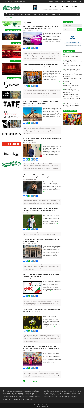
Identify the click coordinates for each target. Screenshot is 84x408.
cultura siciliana (48, 372)
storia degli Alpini (38, 303)
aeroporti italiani (53, 52)
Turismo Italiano (49, 56)
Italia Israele (56, 232)
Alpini (52, 300)
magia (42, 338)
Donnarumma (45, 202)
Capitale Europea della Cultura (47, 127)
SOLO (31, 340)
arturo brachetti (46, 335)
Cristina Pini (56, 91)
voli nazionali (39, 58)
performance (49, 338)
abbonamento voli (45, 52)
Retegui (56, 203)
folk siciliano (48, 373)
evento (44, 336)
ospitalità (34, 268)
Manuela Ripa (26, 131)
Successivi (35, 381)
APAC (58, 264)
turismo (43, 56)
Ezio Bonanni (42, 165)
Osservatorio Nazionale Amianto (41, 166)
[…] (48, 42)
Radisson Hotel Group (54, 268)
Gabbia (55, 202)
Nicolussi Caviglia (41, 203)
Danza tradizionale (43, 93)
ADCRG (25, 91)
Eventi (53, 14)
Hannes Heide (29, 130)
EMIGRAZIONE (26, 373)
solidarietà (32, 303)
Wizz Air (43, 58)
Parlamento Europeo (48, 131)
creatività (56, 335)
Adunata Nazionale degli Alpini (44, 300)
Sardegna (54, 55)
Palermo (36, 55)
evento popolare (38, 301)
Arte (22, 14)
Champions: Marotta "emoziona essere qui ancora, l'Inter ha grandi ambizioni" (71, 85)
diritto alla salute (33, 165)
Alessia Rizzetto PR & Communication (49, 264)
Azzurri (39, 232)
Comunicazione (27, 266)
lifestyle (30, 268)
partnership (38, 268)
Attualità (35, 163)
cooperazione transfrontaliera (38, 128)
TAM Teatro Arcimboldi (40, 340)
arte (39, 127)
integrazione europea (37, 130)
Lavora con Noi (74, 1)
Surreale (34, 340)
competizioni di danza (49, 91)
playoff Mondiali (43, 234)
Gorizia (25, 130)
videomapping (35, 341)
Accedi (80, 1)
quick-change (55, 338)
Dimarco (40, 202)
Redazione (51, 1)
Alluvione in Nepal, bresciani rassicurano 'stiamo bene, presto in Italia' (71, 90)
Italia (49, 53)
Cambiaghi (58, 200)
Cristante (37, 202)
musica (36, 131)
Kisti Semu (26, 375)
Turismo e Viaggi (37, 52)
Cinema (41, 14)
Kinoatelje (57, 130)
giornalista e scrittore (49, 165)
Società (58, 14)
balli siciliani (42, 372)
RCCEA (45, 95)
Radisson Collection (45, 268)
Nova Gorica (40, 131)
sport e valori (40, 168)
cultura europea (47, 128)
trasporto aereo (30, 56)
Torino (25, 56)
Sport (40, 200)
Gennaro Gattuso (47, 232)
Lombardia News (69, 51)
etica (38, 165)
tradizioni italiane (45, 303)
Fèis (48, 93)
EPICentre (53, 128)
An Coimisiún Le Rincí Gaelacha (33, 91)
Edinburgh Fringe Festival (33, 336)
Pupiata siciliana (43, 375)
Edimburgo (26, 336)
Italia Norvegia (26, 234)
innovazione (29, 338)
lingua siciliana (31, 375)
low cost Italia (53, 53)
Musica (34, 14)
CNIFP (50, 163)
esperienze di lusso (51, 266)
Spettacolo (27, 14)
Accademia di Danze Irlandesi (54, 90)
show (28, 340)
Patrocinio (63, 1)
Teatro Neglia (34, 376)
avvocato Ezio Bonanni (43, 163)
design (39, 266)
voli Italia (29, 58)
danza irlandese (36, 93)
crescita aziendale (33, 266)
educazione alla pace (30, 301)
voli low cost (34, 58)
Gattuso (58, 202)
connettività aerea (44, 53)
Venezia (53, 56)
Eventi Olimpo (43, 373)
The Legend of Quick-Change (54, 340)
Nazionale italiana (34, 203)
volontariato (32, 304)
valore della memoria (53, 303)
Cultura (47, 14)
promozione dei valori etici (32, 168)
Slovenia (53, 131)
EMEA (46, 266)
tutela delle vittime (47, 168)
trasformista (26, 341)
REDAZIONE (35, 69)
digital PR (43, 266)
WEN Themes (45, 406)
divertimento (54, 372)
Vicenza (28, 304)
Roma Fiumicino (41, 55)
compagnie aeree (36, 53)
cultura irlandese (27, 93)
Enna (30, 373)
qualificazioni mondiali (49, 203)
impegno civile (30, 166)
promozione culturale (39, 95)
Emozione (41, 336)
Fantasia (51, 336)
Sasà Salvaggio (53, 375)
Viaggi (57, 56)
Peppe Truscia (37, 375)
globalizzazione (54, 373)
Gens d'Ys (52, 93)
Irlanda (31, 95)
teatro (57, 131)
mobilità (29, 55)
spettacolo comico (27, 376)
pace (52, 301)
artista (41, 335)
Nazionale (37, 234)
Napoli (32, 55)
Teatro (17, 14)
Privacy (68, 1)
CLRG (44, 91)
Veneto (25, 304)
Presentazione (57, 1)
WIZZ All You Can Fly (50, 58)
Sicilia (57, 55)
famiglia (47, 336)
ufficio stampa (31, 269)
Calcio (42, 232)
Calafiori (48, 200)
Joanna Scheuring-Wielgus (49, 130)
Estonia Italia (50, 202)
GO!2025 (56, 128)
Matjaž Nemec (32, 131)
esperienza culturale (36, 373)
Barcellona (52, 335)
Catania (31, 53)
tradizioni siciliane (40, 376)
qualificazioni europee (50, 234)
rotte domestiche (48, 55)
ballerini (40, 91)
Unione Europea (27, 133)
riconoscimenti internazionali (52, 95)
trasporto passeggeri (37, 56)
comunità (55, 300)
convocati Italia (27, 202)
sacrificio (28, 303)
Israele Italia (26, 203)
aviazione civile (27, 53)
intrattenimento (35, 338)
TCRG (25, 96)
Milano (45, 338)
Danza (32, 93)
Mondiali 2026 (32, 234)
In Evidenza (12, 14)
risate (48, 375)
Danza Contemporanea (41, 90)
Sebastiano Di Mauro (35, 30)
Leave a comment (28, 52)
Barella (44, 200)
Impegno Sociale (45, 301)
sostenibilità (26, 269)
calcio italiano (53, 200)
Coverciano (32, 202)
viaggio (30, 341)
